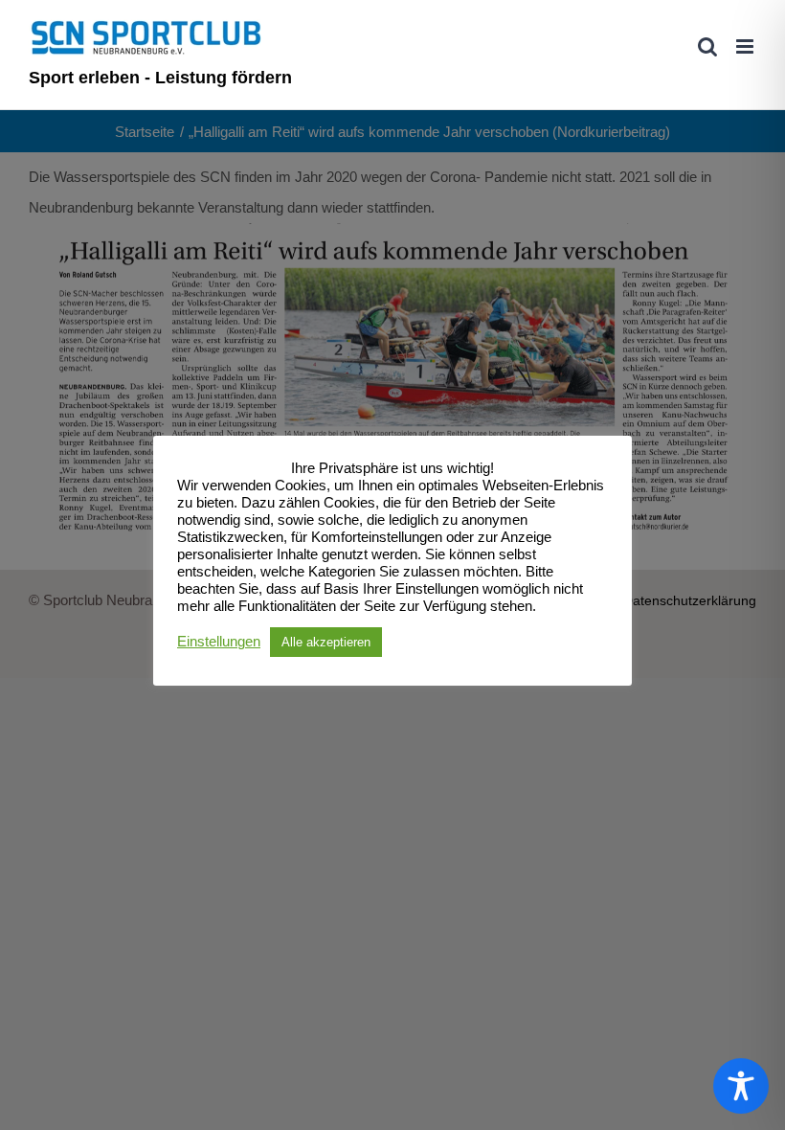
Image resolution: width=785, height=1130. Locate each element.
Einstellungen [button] (218, 641)
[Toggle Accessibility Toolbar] (741, 1086)
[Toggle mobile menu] (746, 46)
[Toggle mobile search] (707, 46)
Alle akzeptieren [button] (325, 642)
